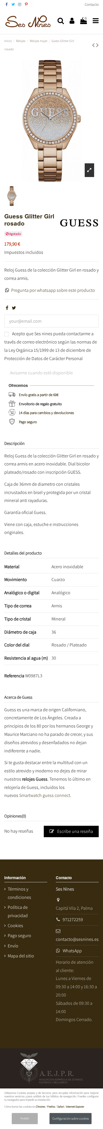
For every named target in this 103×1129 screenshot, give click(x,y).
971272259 (73, 920)
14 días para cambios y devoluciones (46, 412)
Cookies (15, 926)
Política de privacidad (18, 911)
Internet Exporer (75, 1106)
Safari (60, 1106)
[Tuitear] (14, 308)
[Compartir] (7, 308)
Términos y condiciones (19, 893)
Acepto (24, 1118)
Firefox (51, 1106)
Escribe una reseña (74, 831)
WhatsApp (72, 951)
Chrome (40, 1106)
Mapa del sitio (21, 956)
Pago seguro (28, 421)
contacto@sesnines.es (77, 939)
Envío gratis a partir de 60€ (38, 394)
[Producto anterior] (94, 44)
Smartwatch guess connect (44, 795)
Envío (13, 946)
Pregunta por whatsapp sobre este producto (53, 290)
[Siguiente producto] (97, 44)
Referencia (14, 676)
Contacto (92, 4)
